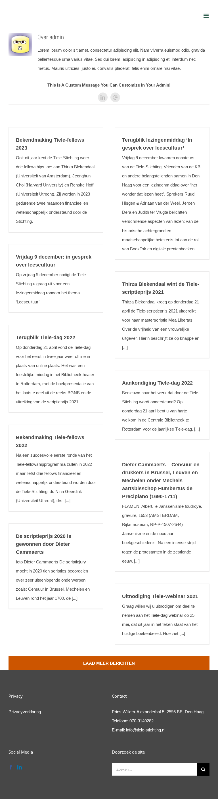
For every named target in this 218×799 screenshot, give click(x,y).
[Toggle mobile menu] (206, 16)
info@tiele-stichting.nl (145, 729)
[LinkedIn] (19, 767)
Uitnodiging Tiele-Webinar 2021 (160, 596)
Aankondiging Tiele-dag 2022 (157, 383)
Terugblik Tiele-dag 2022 (45, 337)
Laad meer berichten (109, 663)
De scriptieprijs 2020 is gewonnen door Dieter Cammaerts (43, 544)
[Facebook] (11, 767)
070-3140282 (141, 720)
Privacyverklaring (25, 711)
